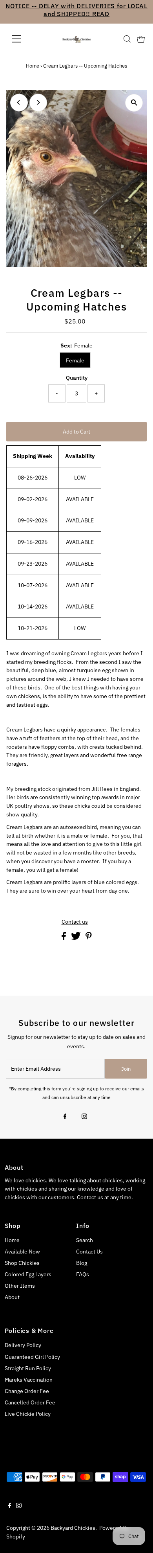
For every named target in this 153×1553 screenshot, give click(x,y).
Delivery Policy (23, 1345)
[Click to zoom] (134, 103)
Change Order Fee (27, 1391)
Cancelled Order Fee (30, 1402)
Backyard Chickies (73, 1527)
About (12, 1297)
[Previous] (19, 102)
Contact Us (89, 1251)
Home (32, 65)
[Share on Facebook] (64, 937)
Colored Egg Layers (28, 1274)
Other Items (20, 1285)
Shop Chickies (22, 1262)
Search (84, 1240)
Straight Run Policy (28, 1368)
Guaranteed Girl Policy (32, 1356)
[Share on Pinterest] (89, 937)
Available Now (22, 1251)
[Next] (38, 102)
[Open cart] (141, 38)
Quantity (76, 377)
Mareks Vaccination (29, 1379)
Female (75, 360)
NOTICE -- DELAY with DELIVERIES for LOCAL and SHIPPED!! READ (76, 10)
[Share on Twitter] (76, 937)
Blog (81, 1262)
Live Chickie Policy (28, 1413)
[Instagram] (84, 1117)
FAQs (82, 1274)
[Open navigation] (22, 39)
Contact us (75, 922)
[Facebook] (65, 1117)
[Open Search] (127, 39)
